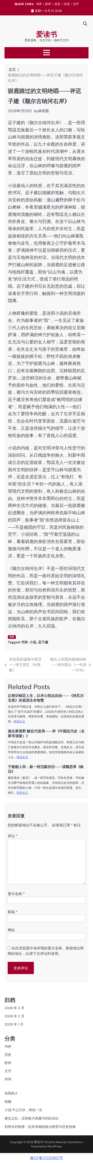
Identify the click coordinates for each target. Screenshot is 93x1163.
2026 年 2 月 (14, 1016)
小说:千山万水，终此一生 (23, 1110)
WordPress (54, 1146)
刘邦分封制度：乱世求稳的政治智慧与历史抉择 (40, 1126)
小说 (33, 642)
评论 (13, 836)
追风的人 (11, 1093)
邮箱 (13, 912)
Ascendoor (74, 1142)
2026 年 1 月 (14, 1024)
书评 (39, 4)
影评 (48, 4)
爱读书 (46, 34)
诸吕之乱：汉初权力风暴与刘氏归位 (32, 1118)
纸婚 (8, 1101)
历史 (57, 4)
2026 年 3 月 (14, 1008)
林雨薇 (43, 111)
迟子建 (43, 642)
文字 (76, 4)
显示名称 (16, 893)
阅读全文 (19, 721)
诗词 (67, 4)
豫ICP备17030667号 (46, 1158)
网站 (11, 930)
